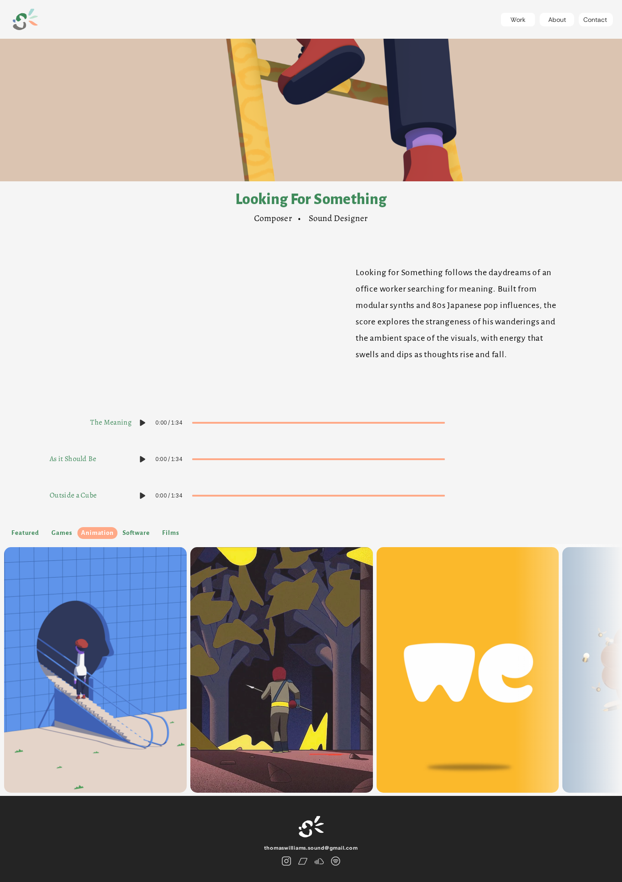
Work (517, 19)
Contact (595, 19)
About (557, 19)
